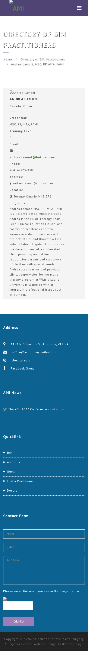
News (11, 471)
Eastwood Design (71, 644)
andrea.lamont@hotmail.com (33, 157)
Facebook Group (23, 368)
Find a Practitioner (20, 481)
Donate (12, 490)
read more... (57, 409)
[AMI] (16, 8)
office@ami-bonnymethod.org (34, 352)
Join (10, 453)
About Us (13, 462)
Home (7, 59)
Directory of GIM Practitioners (43, 59)
